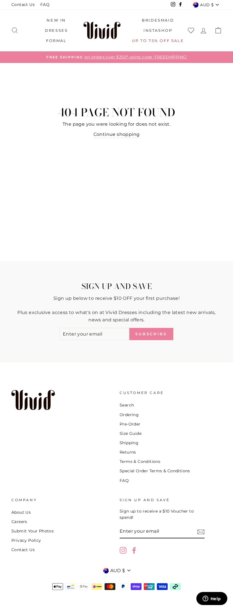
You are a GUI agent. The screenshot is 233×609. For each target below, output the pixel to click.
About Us (21, 512)
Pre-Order (130, 424)
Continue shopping (116, 134)
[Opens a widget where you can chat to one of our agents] (211, 599)
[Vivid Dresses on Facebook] (134, 550)
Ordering (129, 414)
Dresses (56, 30)
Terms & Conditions (140, 461)
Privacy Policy (26, 540)
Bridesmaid (158, 20)
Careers (19, 521)
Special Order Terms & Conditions (155, 471)
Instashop (157, 30)
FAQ (44, 4)
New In (56, 20)
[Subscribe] (201, 531)
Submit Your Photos (32, 531)
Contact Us (23, 4)
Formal (56, 40)
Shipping (129, 443)
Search (127, 405)
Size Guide (131, 433)
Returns (128, 452)
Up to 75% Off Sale (158, 40)
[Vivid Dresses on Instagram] (123, 550)
